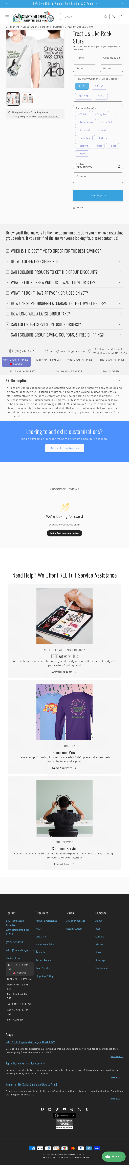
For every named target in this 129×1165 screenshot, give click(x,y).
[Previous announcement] (6, 3)
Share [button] (80, 207)
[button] (7, 16)
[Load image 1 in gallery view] (13, 98)
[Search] (105, 17)
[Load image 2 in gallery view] (27, 98)
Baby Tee (101, 114)
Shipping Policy (44, 976)
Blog (98, 928)
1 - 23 (82, 86)
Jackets (103, 137)
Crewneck (85, 130)
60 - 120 (84, 96)
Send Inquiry (98, 195)
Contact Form (62, 864)
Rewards (40, 952)
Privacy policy (65, 1157)
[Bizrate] (124, 1163)
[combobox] (84, 16)
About (98, 920)
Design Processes (75, 920)
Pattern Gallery (74, 928)
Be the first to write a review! (64, 533)
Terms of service (81, 1157)
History (99, 944)
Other (83, 153)
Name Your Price (64, 752)
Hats (99, 145)
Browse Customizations (64, 448)
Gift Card (41, 936)
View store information (48, 116)
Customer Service (64, 848)
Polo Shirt (108, 122)
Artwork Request (62, 671)
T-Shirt (84, 114)
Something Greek (59, 1154)
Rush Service (43, 968)
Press (98, 952)
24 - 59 (99, 86)
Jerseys (84, 145)
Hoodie (104, 130)
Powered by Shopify (77, 1154)
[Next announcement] (122, 3)
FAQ (38, 928)
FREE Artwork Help (64, 656)
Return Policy (43, 960)
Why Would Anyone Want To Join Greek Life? (30, 1042)
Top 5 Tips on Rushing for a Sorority (26, 1063)
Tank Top (85, 137)
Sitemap (100, 960)
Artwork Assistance (46, 920)
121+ (101, 96)
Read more (78, 49)
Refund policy (49, 1157)
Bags (113, 145)
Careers (99, 936)
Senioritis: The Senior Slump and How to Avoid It (32, 1084)
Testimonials (102, 968)
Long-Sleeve (87, 122)
